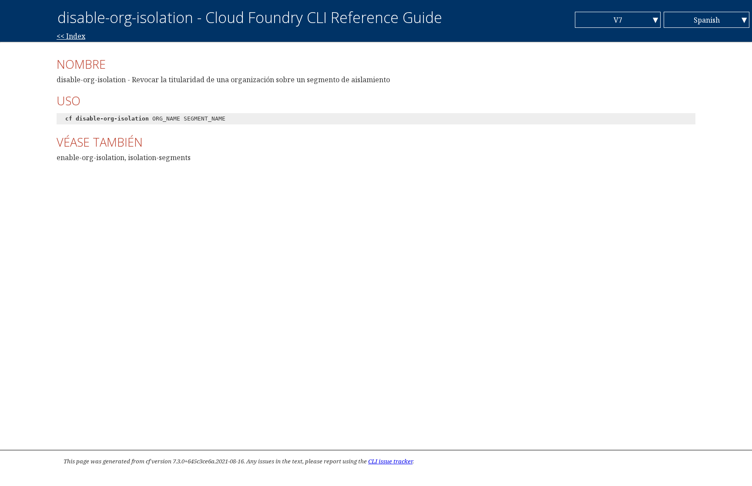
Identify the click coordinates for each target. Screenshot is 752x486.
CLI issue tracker (390, 461)
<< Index (71, 36)
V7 (618, 20)
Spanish (707, 20)
